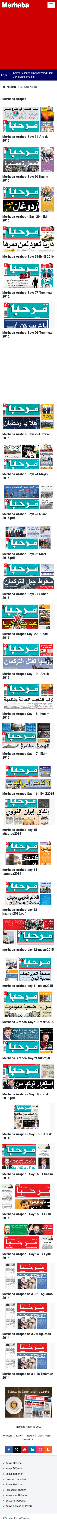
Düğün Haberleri (14, 1473)
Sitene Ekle (27, 1439)
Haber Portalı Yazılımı (18, 1518)
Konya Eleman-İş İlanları (19, 1506)
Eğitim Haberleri (14, 1484)
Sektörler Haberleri (16, 1500)
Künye (19, 1435)
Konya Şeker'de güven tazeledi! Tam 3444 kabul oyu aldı (33, 75)
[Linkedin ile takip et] (32, 1449)
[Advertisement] (28, 39)
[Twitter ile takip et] (17, 1449)
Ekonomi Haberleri (16, 1479)
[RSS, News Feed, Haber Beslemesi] (48, 1449)
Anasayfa (11, 87)
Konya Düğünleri (14, 1468)
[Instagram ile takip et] (40, 1449)
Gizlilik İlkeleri (44, 1435)
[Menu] (51, 5)
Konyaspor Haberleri (17, 1495)
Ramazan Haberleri (16, 1489)
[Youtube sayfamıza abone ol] (24, 1449)
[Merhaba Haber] (15, 4)
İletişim (30, 1435)
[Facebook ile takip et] (9, 1449)
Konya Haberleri (14, 1463)
